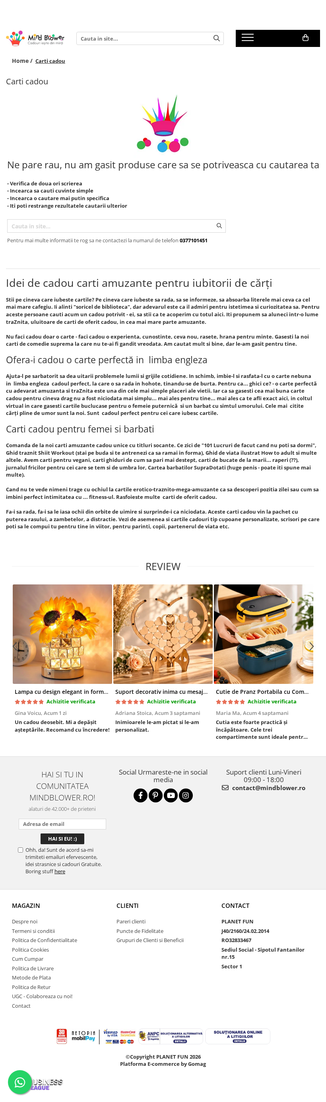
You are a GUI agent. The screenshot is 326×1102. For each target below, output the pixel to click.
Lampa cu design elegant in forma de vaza (72, 691)
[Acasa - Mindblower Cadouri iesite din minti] (35, 38)
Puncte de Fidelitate (139, 931)
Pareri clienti (131, 921)
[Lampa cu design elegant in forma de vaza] (62, 634)
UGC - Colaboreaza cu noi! (42, 996)
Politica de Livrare (33, 968)
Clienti (127, 905)
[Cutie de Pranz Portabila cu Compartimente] (263, 634)
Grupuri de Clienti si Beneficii (150, 940)
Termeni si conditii (33, 931)
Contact (21, 1005)
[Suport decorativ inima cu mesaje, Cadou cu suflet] (163, 634)
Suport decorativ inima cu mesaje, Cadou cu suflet (183, 691)
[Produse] (249, 40)
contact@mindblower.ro (268, 788)
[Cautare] (217, 38)
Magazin (26, 905)
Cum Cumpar (27, 958)
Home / (23, 60)
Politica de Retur (31, 987)
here (59, 871)
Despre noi (24, 921)
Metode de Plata (31, 977)
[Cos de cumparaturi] (305, 38)
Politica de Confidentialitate (44, 940)
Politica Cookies (30, 949)
